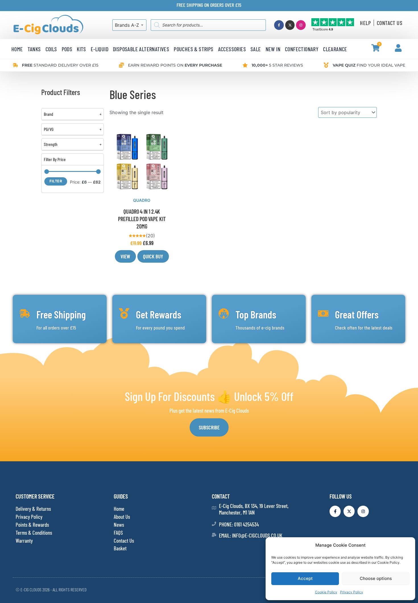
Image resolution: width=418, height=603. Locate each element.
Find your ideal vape (369, 65)
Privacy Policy (351, 592)
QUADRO (141, 200)
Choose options (376, 578)
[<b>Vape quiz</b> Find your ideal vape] (326, 65)
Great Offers (356, 314)
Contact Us (389, 23)
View (125, 256)
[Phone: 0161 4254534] (214, 524)
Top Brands (255, 314)
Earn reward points (175, 65)
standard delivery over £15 (60, 65)
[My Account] (398, 48)
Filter (55, 181)
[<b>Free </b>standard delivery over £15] (15, 65)
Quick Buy (153, 256)
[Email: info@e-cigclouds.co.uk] (214, 535)
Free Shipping (61, 314)
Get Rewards (158, 314)
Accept (305, 578)
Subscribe (209, 427)
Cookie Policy (326, 592)
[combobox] (129, 25)
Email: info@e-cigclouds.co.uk (250, 535)
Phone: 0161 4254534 (239, 524)
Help (365, 23)
